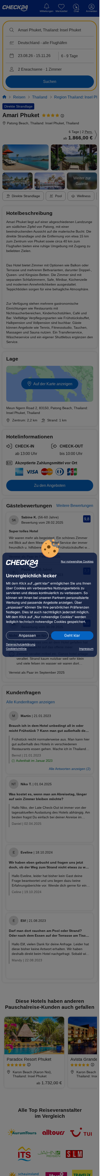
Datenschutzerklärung (20, 644)
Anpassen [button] (27, 635)
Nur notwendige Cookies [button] (77, 561)
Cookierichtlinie (16, 648)
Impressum (86, 648)
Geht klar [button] (72, 635)
